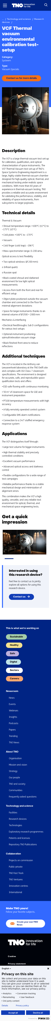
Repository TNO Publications (23, 844)
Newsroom (12, 691)
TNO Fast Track (16, 873)
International (15, 892)
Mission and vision (18, 764)
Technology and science (19, 806)
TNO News (14, 742)
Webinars (13, 710)
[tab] (9, 558)
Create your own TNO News (27, 923)
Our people (14, 777)
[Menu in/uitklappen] (5, 5)
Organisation (15, 758)
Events (12, 704)
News (12, 697)
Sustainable (16, 637)
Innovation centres (18, 886)
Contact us (19, 597)
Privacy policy (22, 1005)
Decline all (38, 1012)
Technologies (15, 825)
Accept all (13, 1012)
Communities (15, 790)
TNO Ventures (16, 879)
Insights (13, 717)
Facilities (13, 812)
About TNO (12, 752)
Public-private (16, 866)
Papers (12, 729)
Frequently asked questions (23, 796)
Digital (13, 662)
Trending (13, 736)
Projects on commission (21, 860)
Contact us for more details (21, 78)
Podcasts (13, 723)
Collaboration (13, 854)
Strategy (13, 771)
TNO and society (17, 784)
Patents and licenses (19, 838)
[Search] (46, 5)
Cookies (12, 956)
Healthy (14, 645)
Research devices (18, 819)
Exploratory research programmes (26, 831)
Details (5, 1005)
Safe (12, 653)
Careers (14, 679)
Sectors (14, 670)
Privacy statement (17, 964)
